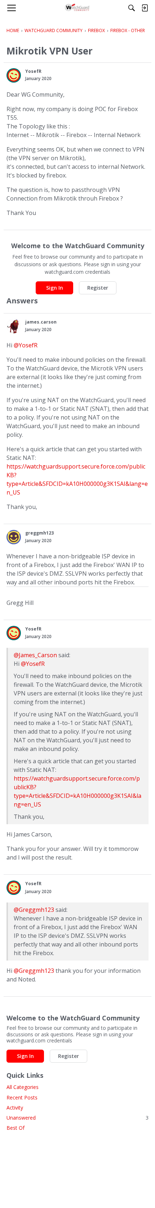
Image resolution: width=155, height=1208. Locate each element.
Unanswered (77, 1117)
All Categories (22, 1087)
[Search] (131, 8)
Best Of (15, 1127)
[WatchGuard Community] (78, 8)
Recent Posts (21, 1097)
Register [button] (97, 287)
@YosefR (25, 345)
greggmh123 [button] (39, 533)
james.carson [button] (41, 322)
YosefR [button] (33, 71)
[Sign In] (144, 8)
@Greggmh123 (34, 910)
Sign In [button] (54, 287)
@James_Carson (35, 655)
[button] (13, 75)
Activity (14, 1107)
